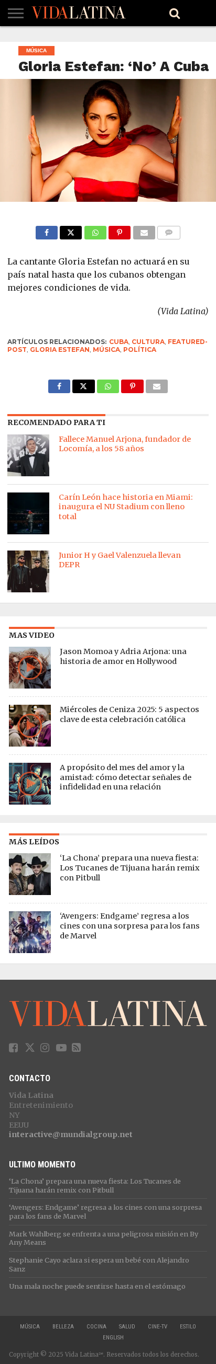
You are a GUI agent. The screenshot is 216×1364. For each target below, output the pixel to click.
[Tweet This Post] (71, 230)
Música (106, 349)
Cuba (118, 342)
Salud (127, 1326)
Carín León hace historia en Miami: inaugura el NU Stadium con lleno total (126, 506)
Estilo (188, 1326)
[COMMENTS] (169, 230)
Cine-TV (157, 1326)
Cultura (148, 342)
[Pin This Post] (120, 230)
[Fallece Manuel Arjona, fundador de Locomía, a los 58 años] (28, 455)
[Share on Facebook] (47, 230)
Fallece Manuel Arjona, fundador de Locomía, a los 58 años (125, 444)
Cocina (96, 1326)
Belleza (63, 1326)
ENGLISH (113, 1337)
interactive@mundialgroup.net (71, 1134)
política (139, 349)
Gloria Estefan (60, 349)
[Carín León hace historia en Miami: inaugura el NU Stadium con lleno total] (28, 513)
